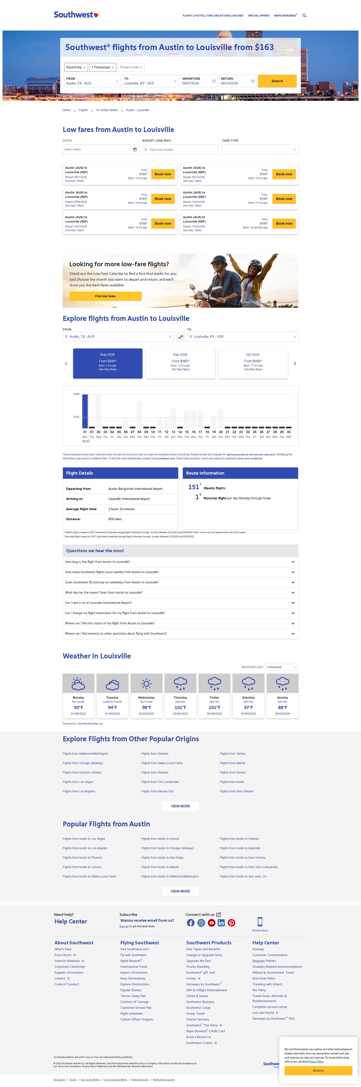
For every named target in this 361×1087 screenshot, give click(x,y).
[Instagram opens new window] (201, 922)
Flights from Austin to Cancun (82, 867)
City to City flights (90, 1079)
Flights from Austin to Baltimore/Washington (170, 876)
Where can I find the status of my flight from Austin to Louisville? (110, 623)
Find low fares (105, 296)
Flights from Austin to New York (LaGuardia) (249, 867)
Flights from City (140, 1079)
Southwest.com (165, 458)
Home (67, 110)
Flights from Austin (232, 782)
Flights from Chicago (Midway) (83, 763)
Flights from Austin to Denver (160, 838)
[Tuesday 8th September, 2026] (139, 414)
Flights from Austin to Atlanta (160, 867)
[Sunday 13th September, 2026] (173, 418)
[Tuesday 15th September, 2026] (186, 419)
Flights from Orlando (154, 753)
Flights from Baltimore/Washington (85, 753)
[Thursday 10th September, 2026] (153, 427)
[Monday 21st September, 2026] (227, 427)
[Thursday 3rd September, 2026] (105, 427)
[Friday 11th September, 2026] (159, 422)
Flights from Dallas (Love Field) (162, 763)
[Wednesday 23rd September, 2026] (241, 427)
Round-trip (74, 67)
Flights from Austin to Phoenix (82, 857)
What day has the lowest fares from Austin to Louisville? (103, 593)
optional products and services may (247, 454)
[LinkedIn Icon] (222, 922)
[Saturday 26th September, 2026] (261, 427)
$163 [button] (264, 47)
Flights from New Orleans (236, 791)
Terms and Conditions (69, 1066)
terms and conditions (249, 458)
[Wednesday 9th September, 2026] (146, 427)
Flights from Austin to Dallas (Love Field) (89, 876)
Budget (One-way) (156, 140)
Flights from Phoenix (154, 772)
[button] (77, 14)
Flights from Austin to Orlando (239, 838)
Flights (83, 110)
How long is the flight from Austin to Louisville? (97, 562)
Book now (163, 174)
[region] (318, 1060)
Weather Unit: (253, 667)
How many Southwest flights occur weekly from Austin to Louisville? (112, 572)
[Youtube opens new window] (211, 922)
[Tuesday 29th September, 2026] (282, 427)
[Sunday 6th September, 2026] (125, 422)
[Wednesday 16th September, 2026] (193, 419)
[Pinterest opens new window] (231, 922)
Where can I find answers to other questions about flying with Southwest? (116, 634)
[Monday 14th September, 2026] (180, 427)
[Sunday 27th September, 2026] (268, 427)
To (126, 78)
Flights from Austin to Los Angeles (85, 848)
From (70, 78)
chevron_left (66, 363)
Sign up (123, 926)
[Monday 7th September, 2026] (132, 427)
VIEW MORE (180, 806)
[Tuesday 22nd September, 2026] (234, 427)
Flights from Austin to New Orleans (243, 857)
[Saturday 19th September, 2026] (214, 421)
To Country (59, 1079)
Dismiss (318, 1070)
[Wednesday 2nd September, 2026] (98, 411)
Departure (191, 78)
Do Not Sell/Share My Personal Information (131, 1066)
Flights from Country (164, 1079)
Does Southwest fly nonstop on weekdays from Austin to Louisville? (112, 582)
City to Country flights (115, 1079)
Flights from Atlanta (232, 763)
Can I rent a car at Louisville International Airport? (98, 603)
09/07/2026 (190, 83)
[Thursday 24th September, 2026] (248, 427)
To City (73, 1079)
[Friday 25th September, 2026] (254, 427)
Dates (67, 140)
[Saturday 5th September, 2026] (119, 427)
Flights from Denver (233, 772)
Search (277, 81)
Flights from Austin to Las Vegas (84, 838)
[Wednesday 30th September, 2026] (288, 427)
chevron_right (295, 363)
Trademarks (102, 1066)
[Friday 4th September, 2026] (112, 427)
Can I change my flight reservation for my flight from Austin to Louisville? (115, 613)
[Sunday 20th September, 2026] (221, 419)
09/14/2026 (229, 83)
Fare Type (230, 140)
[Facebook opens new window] (191, 922)
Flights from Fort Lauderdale (160, 782)
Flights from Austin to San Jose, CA (243, 876)
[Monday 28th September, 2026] (275, 427)
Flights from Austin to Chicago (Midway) (167, 848)
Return (227, 78)
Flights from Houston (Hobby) (82, 772)
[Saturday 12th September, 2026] (166, 422)
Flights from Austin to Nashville (240, 848)
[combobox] (90, 83)
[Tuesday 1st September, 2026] (91, 427)
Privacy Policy (89, 1066)
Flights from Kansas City (157, 791)
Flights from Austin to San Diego (162, 857)
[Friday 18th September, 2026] (207, 427)
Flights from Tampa (232, 753)
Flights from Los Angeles (79, 791)
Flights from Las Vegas (78, 782)
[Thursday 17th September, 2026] (200, 419)
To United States (107, 110)
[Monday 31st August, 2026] (85, 411)
